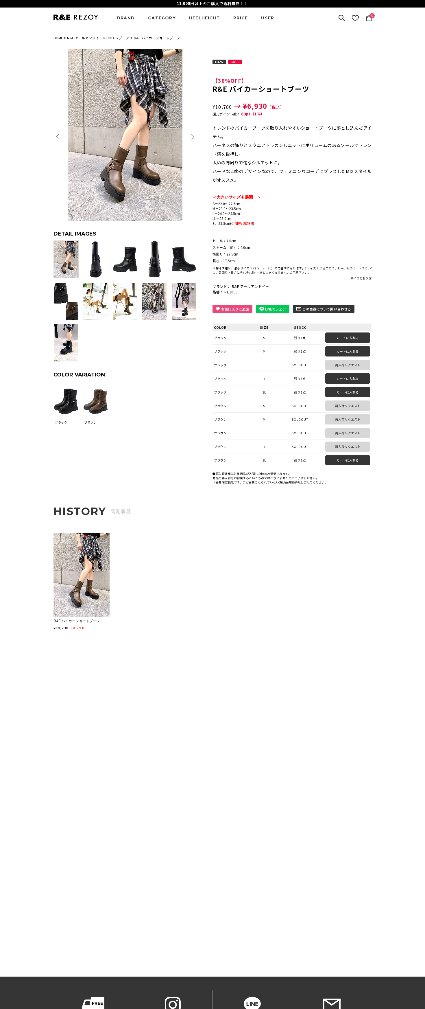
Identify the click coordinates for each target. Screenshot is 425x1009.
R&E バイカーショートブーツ (76, 621)
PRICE (240, 18)
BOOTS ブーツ (117, 37)
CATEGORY (162, 18)
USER (267, 18)
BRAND (126, 18)
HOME (58, 37)
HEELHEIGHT (204, 18)
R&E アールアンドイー (84, 37)
